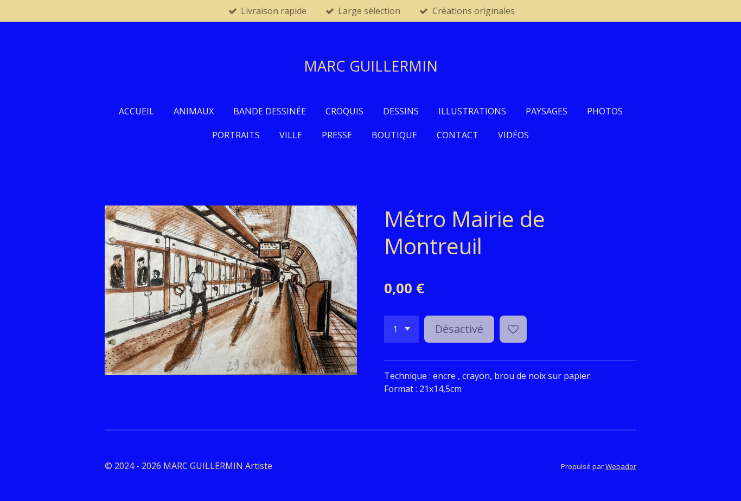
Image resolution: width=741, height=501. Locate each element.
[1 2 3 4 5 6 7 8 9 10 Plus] (401, 329)
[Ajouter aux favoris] (513, 329)
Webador (620, 466)
